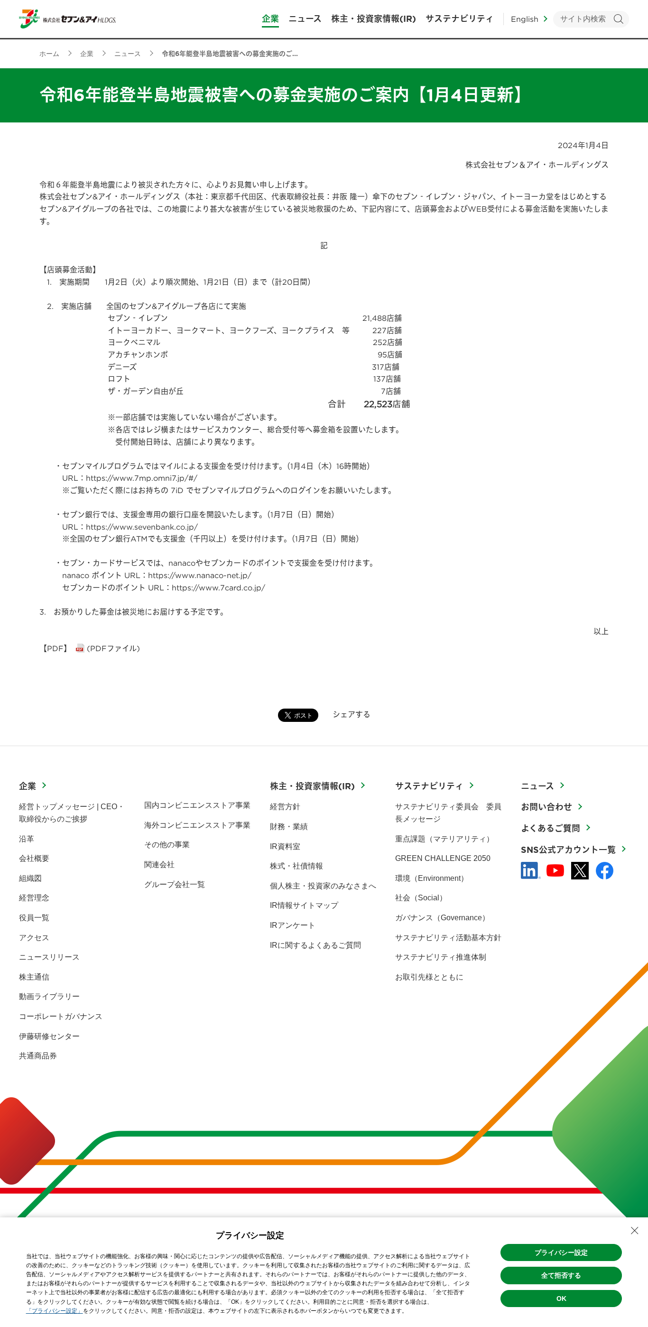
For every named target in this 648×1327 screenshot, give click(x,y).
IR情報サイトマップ (304, 905)
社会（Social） (421, 898)
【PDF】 (55, 648)
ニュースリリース (49, 957)
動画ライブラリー (49, 996)
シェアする (351, 714)
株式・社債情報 (296, 866)
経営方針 (285, 807)
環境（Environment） (431, 878)
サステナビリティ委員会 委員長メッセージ (448, 813)
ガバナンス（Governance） (442, 918)
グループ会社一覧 (174, 884)
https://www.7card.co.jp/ (218, 587)
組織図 (30, 878)
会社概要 (34, 858)
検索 (618, 19)
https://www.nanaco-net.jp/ (199, 575)
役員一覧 (34, 918)
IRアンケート (292, 925)
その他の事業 (167, 845)
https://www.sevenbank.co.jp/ (142, 527)
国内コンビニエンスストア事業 (197, 805)
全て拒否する (561, 1275)
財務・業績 (289, 826)
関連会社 (159, 864)
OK (561, 1298)
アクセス (34, 938)
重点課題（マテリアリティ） (444, 839)
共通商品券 (38, 1056)
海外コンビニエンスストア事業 (197, 825)
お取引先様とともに (429, 977)
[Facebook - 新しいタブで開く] (604, 870)
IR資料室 (285, 846)
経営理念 (34, 898)
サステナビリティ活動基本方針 (448, 938)
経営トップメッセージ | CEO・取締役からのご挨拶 (72, 813)
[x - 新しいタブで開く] (580, 870)
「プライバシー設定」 (54, 1311)
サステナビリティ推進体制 (440, 957)
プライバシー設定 (561, 1252)
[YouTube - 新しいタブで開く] (555, 870)
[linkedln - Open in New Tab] (531, 870)
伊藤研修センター (49, 1036)
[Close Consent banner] (634, 1230)
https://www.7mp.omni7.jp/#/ (141, 478)
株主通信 (34, 977)
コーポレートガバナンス (60, 1016)
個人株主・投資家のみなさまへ (323, 886)
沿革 (26, 839)
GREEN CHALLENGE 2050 (443, 858)
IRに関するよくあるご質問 (315, 945)
